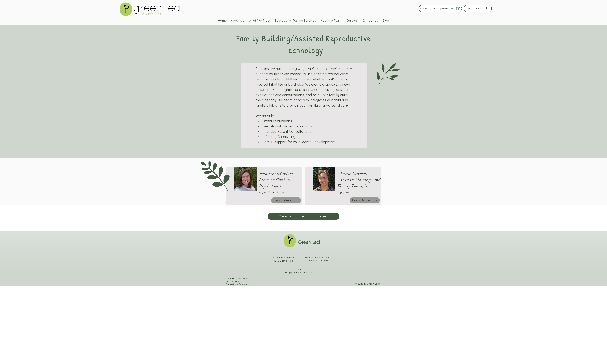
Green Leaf (309, 242)
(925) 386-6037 (299, 269)
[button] (259, 20)
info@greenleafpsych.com (299, 273)
